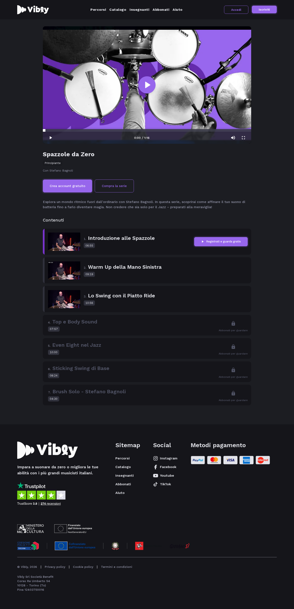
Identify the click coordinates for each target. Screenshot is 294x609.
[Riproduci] (147, 85)
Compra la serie (114, 186)
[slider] (44, 130)
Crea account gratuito (67, 186)
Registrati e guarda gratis (223, 241)
